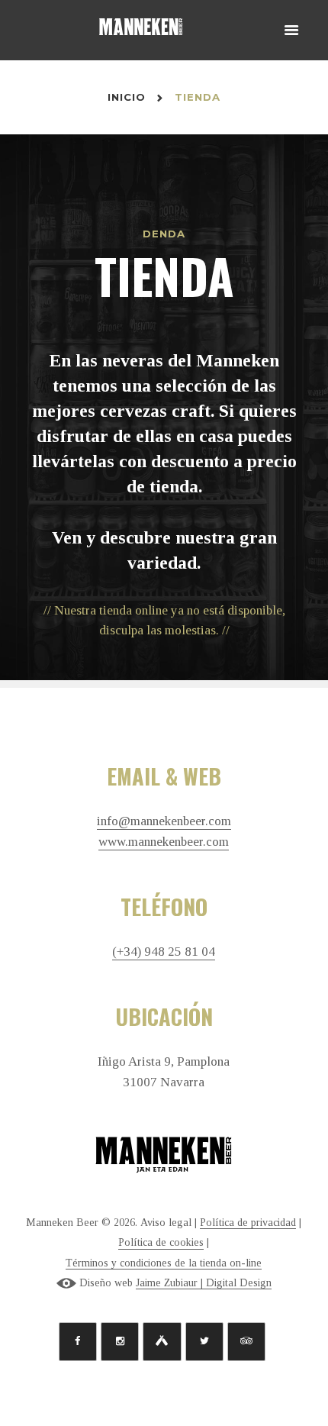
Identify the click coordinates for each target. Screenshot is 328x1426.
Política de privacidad (248, 1222)
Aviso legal (165, 1222)
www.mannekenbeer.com (163, 842)
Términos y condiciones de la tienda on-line (164, 1263)
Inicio (127, 97)
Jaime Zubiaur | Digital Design (204, 1283)
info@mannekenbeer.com (164, 821)
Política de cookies (161, 1242)
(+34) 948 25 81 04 (163, 952)
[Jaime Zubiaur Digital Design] (66, 1283)
